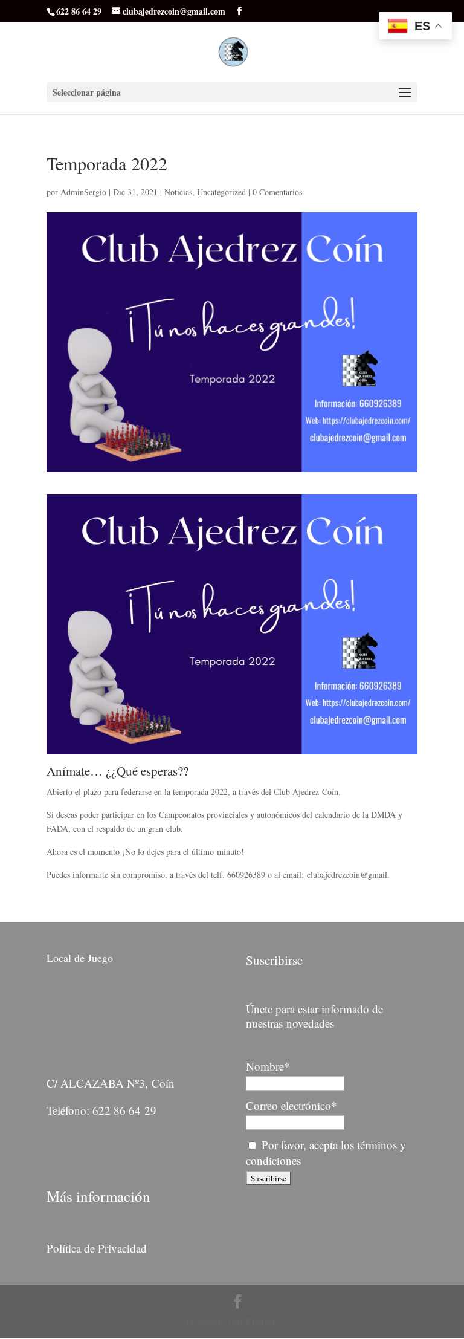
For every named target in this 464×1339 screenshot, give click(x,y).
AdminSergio (83, 192)
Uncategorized (221, 192)
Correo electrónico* (291, 1105)
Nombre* (268, 1066)
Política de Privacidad (97, 1248)
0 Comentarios (277, 192)
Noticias (178, 192)
